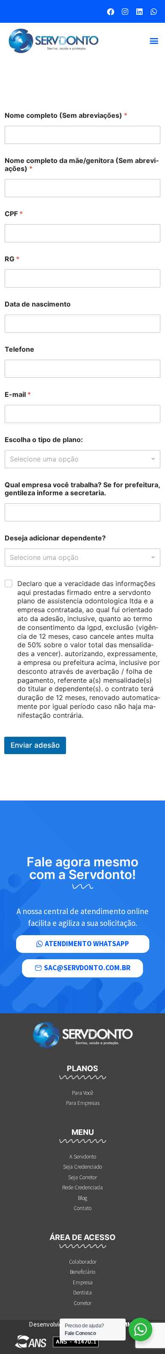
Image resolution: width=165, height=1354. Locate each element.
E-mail (18, 395)
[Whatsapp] (153, 11)
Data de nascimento (38, 304)
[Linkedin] (139, 11)
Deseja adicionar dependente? (55, 538)
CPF (14, 214)
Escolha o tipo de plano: (44, 440)
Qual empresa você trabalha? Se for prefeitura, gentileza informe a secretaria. (82, 489)
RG (12, 259)
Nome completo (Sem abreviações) (66, 115)
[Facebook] (110, 11)
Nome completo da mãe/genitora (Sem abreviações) (82, 165)
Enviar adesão (35, 745)
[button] (154, 41)
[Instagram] (125, 11)
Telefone (19, 349)
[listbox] (82, 459)
